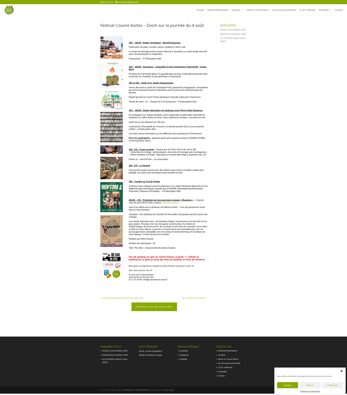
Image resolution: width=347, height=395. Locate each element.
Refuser (310, 385)
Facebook (183, 350)
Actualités (324, 10)
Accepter (288, 385)
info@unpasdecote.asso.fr (155, 280)
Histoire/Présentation (217, 10)
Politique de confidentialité (310, 391)
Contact (339, 10)
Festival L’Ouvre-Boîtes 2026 (232, 29)
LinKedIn (183, 359)
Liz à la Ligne (168, 390)
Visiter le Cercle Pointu (258, 10)
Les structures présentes (284, 10)
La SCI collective (307, 10)
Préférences (332, 385)
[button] (341, 371)
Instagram (184, 355)
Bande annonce (171, 203)
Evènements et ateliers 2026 (233, 34)
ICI (130, 186)
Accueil (200, 10)
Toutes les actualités (154, 306)
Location (236, 10)
